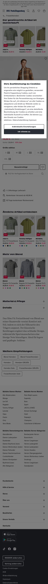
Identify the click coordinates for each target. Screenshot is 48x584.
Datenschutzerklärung (20, 120)
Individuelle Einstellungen (24, 127)
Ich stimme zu (24, 132)
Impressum (33, 120)
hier (40, 115)
